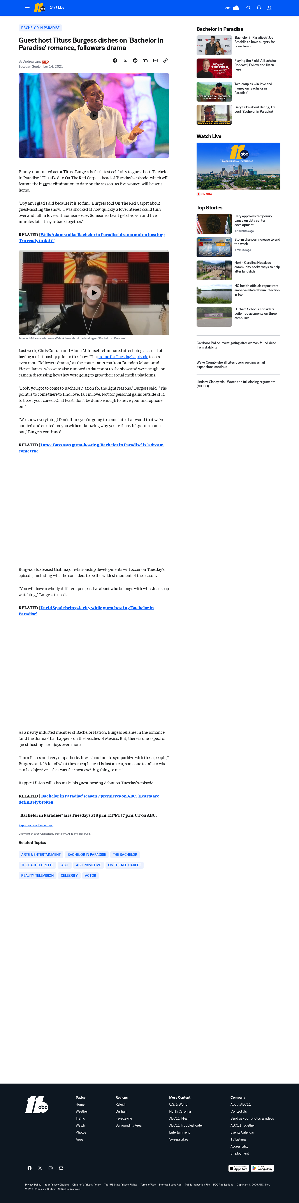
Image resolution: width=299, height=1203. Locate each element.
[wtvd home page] (36, 1104)
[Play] (238, 166)
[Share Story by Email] (155, 60)
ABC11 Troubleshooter (186, 1125)
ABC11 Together (242, 1125)
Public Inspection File (197, 1184)
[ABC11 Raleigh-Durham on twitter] (40, 1168)
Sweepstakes (178, 1139)
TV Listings (238, 1139)
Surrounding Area (129, 1125)
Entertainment (179, 1132)
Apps (79, 1139)
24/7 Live (57, 7)
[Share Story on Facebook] (115, 60)
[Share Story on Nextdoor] (145, 60)
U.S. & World (178, 1104)
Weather (82, 1111)
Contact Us (238, 1111)
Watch (80, 1125)
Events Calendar (242, 1132)
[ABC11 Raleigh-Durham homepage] (39, 8)
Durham (121, 1111)
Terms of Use (148, 1184)
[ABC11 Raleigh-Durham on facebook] (29, 1168)
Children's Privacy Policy (86, 1184)
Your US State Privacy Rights (120, 1184)
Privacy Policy (33, 1184)
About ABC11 (240, 1104)
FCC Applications (223, 1184)
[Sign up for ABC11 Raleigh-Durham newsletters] (61, 1168)
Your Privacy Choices (57, 1184)
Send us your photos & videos (252, 1118)
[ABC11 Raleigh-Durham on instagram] (50, 1168)
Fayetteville (124, 1118)
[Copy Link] (165, 60)
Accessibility (239, 1146)
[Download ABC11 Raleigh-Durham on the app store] (238, 1168)
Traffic (80, 1118)
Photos (81, 1132)
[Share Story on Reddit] (135, 60)
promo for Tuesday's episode (122, 356)
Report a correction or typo (36, 825)
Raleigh (121, 1104)
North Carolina (180, 1111)
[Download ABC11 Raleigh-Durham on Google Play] (262, 1168)
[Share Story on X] (125, 60)
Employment (239, 1153)
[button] (27, 7)
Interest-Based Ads (170, 1184)
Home (80, 1104)
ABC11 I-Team (179, 1118)
